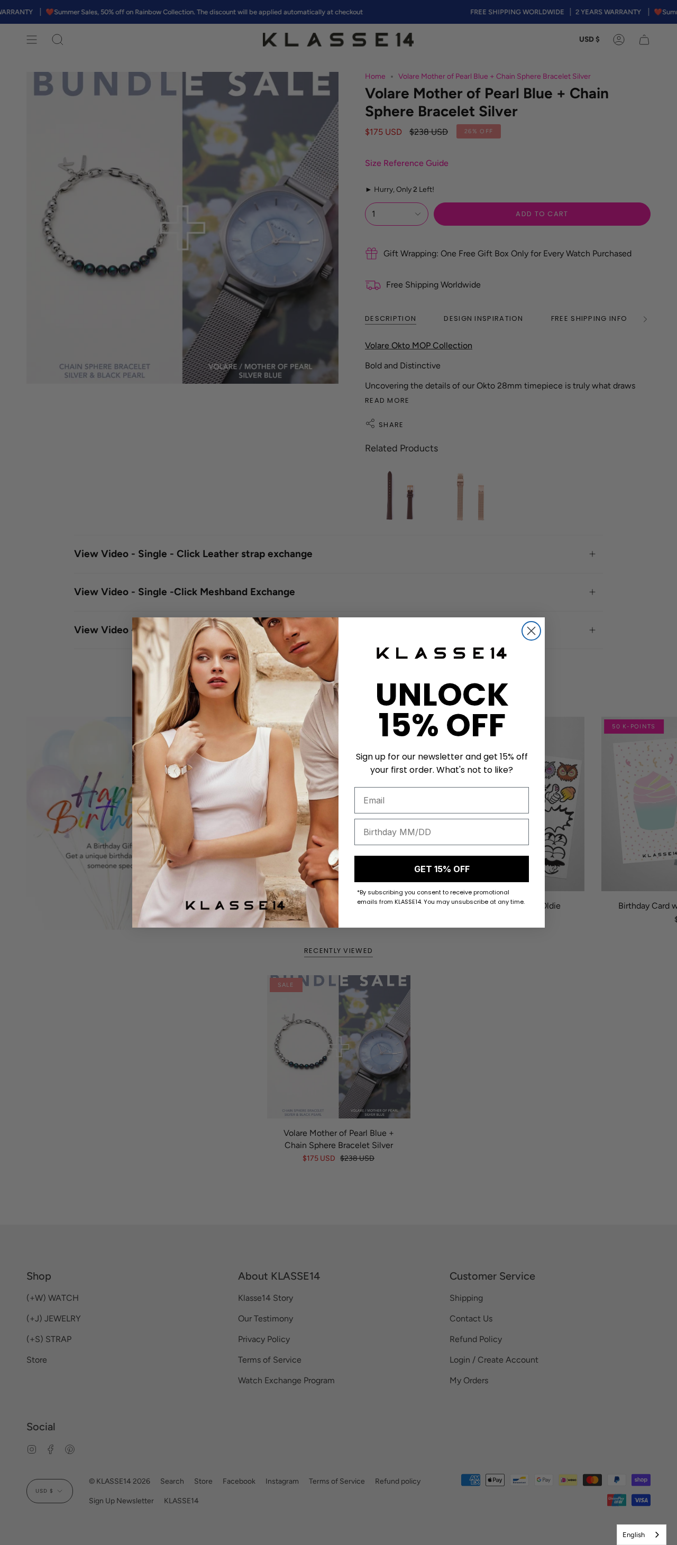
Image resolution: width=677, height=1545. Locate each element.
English (634, 1535)
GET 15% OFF (442, 869)
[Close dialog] (531, 631)
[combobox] (641, 1534)
